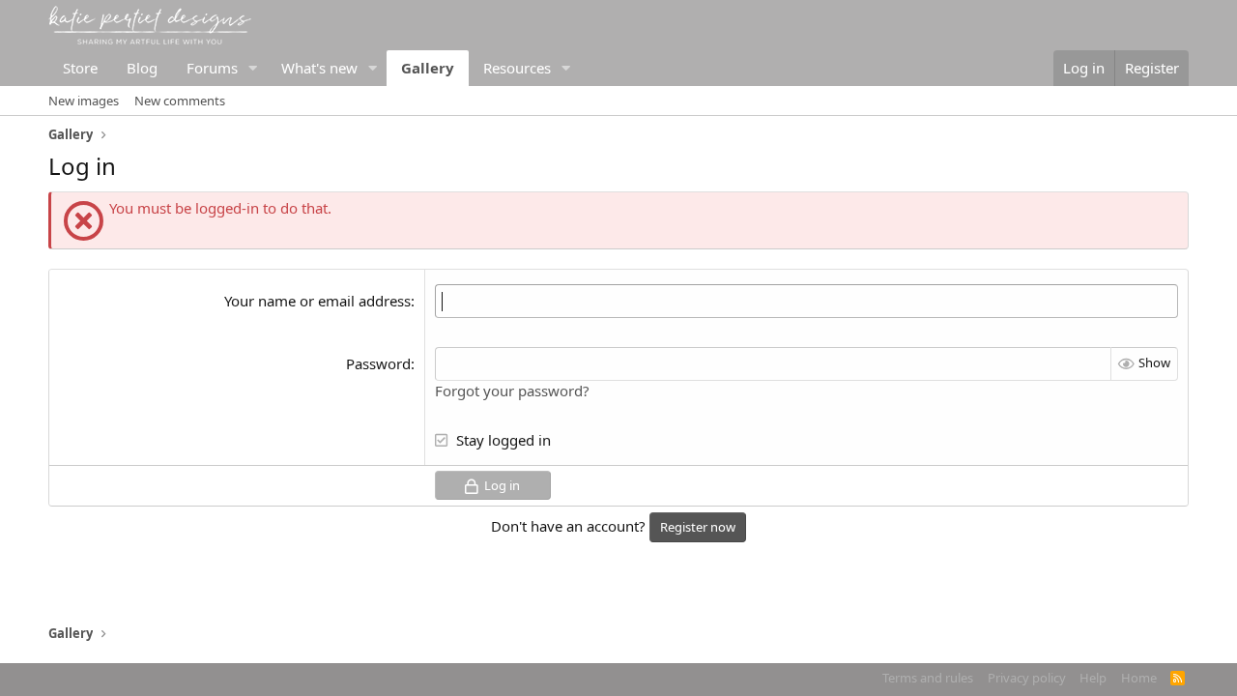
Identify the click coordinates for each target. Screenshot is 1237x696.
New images (83, 100)
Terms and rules (927, 677)
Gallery (427, 67)
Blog (142, 67)
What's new (319, 67)
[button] (253, 68)
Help (1093, 677)
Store (80, 67)
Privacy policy (1027, 677)
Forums (212, 67)
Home (1139, 677)
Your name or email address (317, 300)
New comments (179, 100)
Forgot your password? (512, 390)
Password (378, 363)
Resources (517, 67)
